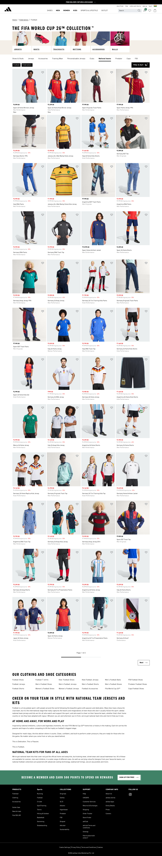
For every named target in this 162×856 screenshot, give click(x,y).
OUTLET (104, 10)
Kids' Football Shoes (66, 680)
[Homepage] (7, 9)
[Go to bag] (155, 10)
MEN (58, 10)
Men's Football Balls (113, 680)
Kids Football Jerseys (90, 680)
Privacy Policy (75, 847)
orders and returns (135, 6)
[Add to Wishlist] (42, 73)
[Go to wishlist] (149, 10)
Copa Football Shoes (136, 689)
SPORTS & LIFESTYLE (89, 10)
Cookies (100, 847)
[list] (81, 58)
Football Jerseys (18, 684)
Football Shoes (18, 680)
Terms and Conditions (88, 847)
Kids (75, 10)
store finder (120, 6)
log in (150, 6)
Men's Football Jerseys (67, 684)
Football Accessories (90, 689)
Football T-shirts (41, 680)
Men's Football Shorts (90, 684)
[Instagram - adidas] (139, 795)
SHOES (49, 10)
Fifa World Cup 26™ (112, 689)
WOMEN (66, 10)
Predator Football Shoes (137, 684)
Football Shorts (18, 689)
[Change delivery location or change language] (155, 6)
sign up (145, 6)
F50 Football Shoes (135, 680)
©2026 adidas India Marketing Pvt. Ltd (81, 853)
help (126, 6)
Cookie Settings (64, 847)
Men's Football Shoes (43, 684)
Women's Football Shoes (44, 689)
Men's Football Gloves (113, 684)
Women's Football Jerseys (69, 689)
